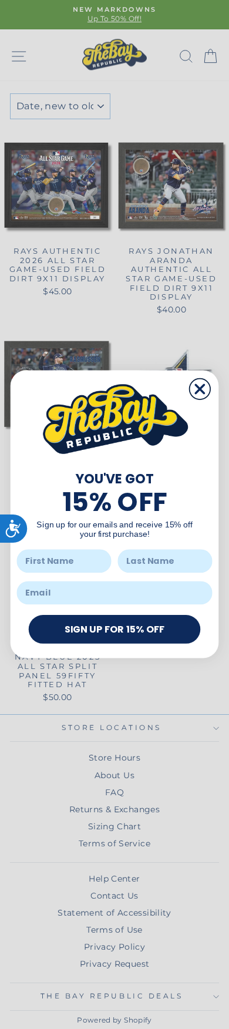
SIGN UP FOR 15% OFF (114, 629)
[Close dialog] (200, 389)
